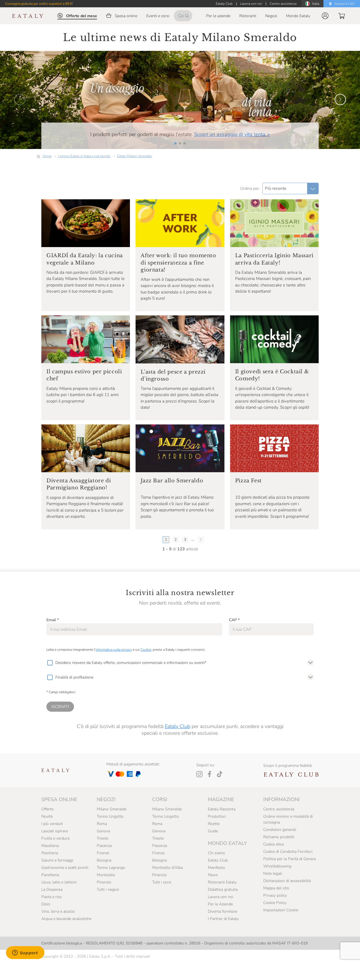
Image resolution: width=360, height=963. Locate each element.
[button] (325, 15)
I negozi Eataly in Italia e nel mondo (84, 156)
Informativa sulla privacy (114, 649)
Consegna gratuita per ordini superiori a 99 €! (39, 3)
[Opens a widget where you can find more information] (25, 953)
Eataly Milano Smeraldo (134, 156)
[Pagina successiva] (200, 539)
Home (46, 156)
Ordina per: (250, 188)
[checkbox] (49, 662)
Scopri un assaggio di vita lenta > (232, 134)
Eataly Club (177, 726)
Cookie (146, 649)
